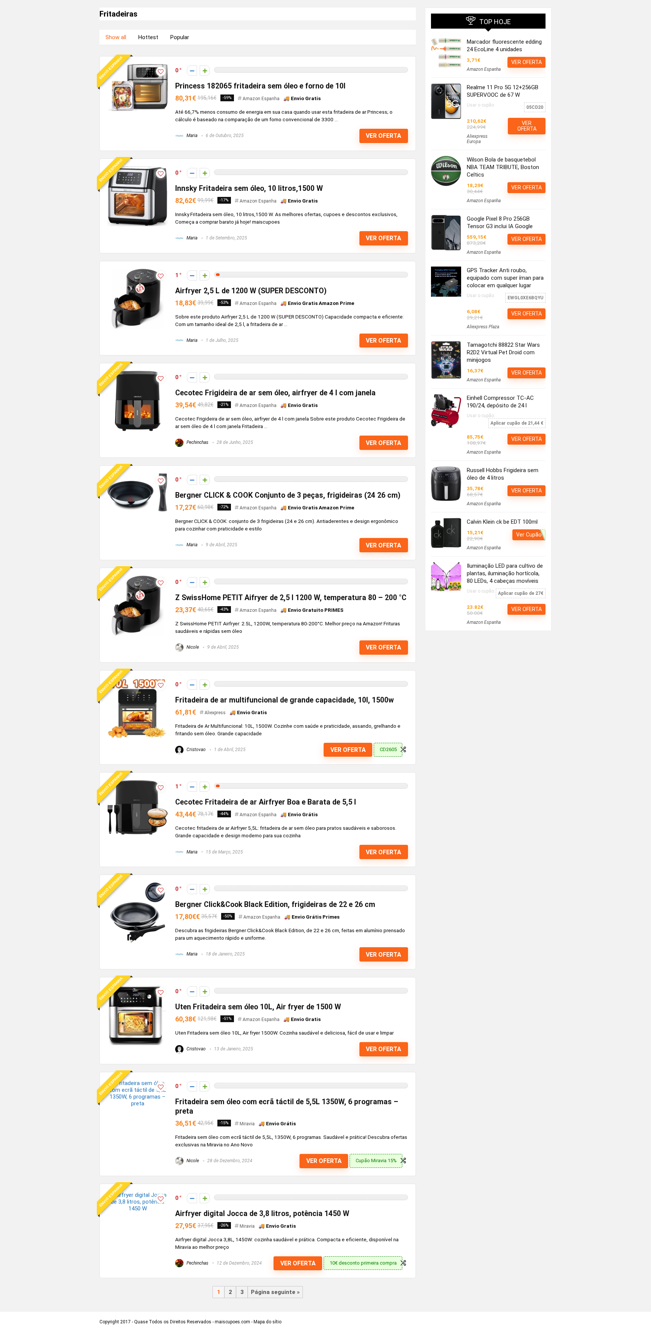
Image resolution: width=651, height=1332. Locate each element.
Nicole (192, 647)
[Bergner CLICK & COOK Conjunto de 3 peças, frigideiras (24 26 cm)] (137, 476)
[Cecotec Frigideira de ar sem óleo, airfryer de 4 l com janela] (137, 374)
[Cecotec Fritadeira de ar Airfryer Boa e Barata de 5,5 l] (137, 783)
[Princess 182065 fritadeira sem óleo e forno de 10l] (137, 67)
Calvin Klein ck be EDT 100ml (502, 521)
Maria (191, 135)
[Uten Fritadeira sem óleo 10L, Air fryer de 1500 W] (137, 988)
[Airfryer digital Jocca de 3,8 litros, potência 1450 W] (137, 1195)
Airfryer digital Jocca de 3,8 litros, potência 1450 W (262, 1213)
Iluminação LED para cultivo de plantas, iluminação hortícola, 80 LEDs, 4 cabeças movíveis (505, 573)
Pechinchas (196, 442)
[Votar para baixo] (192, 71)
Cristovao (195, 749)
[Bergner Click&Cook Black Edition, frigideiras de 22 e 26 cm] (137, 885)
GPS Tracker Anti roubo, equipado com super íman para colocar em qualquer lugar (505, 278)
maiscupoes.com (232, 1321)
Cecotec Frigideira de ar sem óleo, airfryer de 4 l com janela (275, 393)
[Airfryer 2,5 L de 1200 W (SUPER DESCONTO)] (138, 272)
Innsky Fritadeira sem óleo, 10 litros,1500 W (249, 188)
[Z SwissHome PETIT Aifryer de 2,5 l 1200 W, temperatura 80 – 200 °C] (138, 579)
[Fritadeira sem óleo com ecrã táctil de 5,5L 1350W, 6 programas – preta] (137, 1083)
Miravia (247, 1123)
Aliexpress (215, 712)
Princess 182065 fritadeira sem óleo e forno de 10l (260, 86)
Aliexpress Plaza (483, 326)
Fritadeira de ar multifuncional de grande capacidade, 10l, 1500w (284, 700)
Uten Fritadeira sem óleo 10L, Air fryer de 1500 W (258, 1007)
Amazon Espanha (261, 98)
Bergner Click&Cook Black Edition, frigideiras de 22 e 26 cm (275, 904)
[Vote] (205, 71)
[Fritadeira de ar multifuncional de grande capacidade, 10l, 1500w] (137, 681)
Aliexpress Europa (477, 139)
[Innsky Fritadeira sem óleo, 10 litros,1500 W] (137, 169)
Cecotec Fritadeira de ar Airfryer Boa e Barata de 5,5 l (265, 802)
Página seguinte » (275, 1292)
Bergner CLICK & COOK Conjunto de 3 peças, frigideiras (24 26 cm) (287, 495)
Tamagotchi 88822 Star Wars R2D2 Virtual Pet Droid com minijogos (503, 352)
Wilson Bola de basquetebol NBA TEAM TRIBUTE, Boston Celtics (503, 167)
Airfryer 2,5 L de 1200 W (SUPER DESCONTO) (251, 291)
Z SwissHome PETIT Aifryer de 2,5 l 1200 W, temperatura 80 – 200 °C (290, 597)
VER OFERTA (383, 135)
